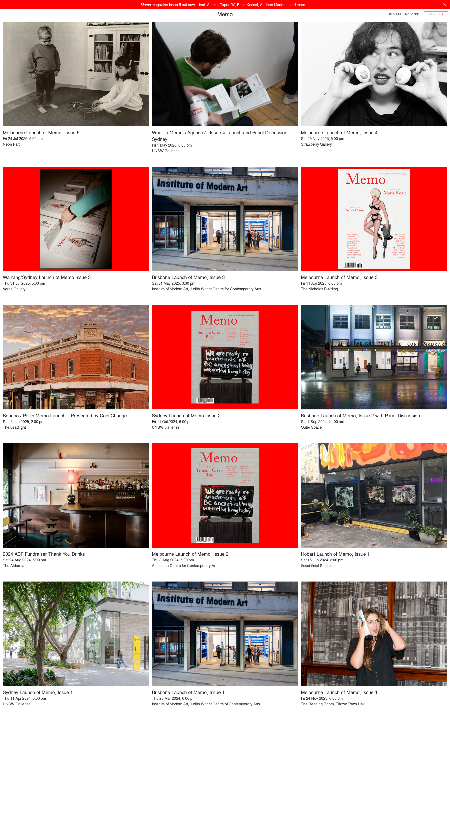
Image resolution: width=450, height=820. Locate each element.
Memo (225, 14)
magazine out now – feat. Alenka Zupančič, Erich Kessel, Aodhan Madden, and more (222, 4)
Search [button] (395, 14)
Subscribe (436, 14)
